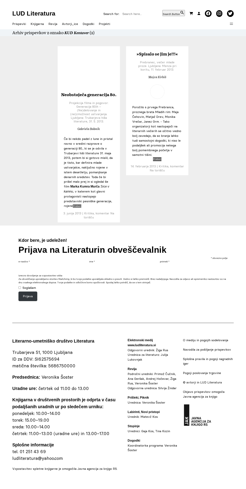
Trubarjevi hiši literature (81, 153)
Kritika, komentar (96, 213)
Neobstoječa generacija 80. (88, 94)
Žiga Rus (162, 350)
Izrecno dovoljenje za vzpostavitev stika (40, 275)
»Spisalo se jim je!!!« (157, 54)
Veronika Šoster (153, 402)
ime (92, 261)
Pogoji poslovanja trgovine (202, 373)
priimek (164, 261)
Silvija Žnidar (167, 388)
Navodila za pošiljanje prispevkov (207, 349)
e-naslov (24, 261)
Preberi (77, 206)
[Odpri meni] (231, 23)
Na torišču (157, 170)
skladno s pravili (113, 279)
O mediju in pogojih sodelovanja (205, 340)
